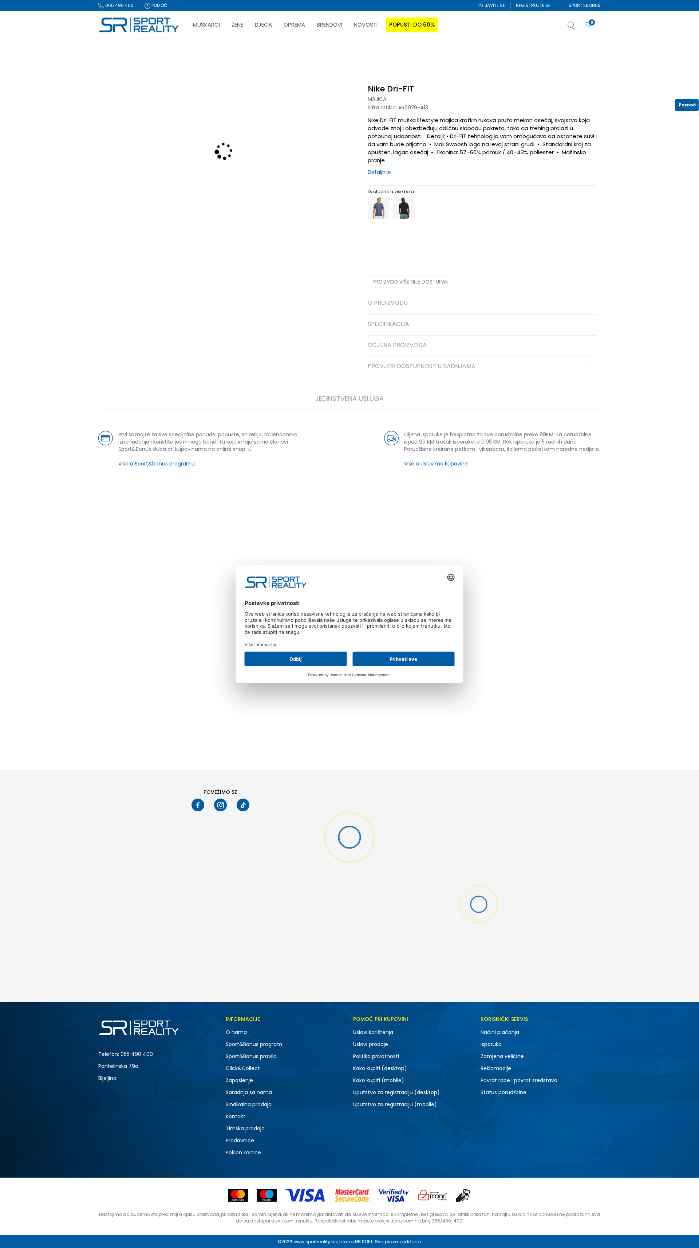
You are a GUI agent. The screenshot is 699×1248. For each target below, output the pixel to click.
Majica (377, 99)
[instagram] (220, 805)
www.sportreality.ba (315, 1242)
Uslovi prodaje (370, 1044)
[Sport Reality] (139, 25)
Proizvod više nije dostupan (410, 281)
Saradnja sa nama (249, 1092)
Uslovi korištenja (373, 1032)
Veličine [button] (404, 238)
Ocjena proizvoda (397, 345)
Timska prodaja (245, 1128)
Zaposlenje (239, 1080)
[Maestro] (267, 1195)
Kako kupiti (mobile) (378, 1080)
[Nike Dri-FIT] (379, 208)
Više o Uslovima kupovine (436, 463)
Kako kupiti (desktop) (380, 1068)
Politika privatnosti (376, 1056)
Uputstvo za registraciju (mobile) (395, 1104)
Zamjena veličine (502, 1056)
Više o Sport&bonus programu (156, 463)
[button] (578, 27)
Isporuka (491, 1044)
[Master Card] (238, 1195)
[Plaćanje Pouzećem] (463, 1195)
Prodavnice (240, 1140)
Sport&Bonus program (254, 1044)
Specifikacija (388, 324)
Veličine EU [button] (379, 238)
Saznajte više (424, 54)
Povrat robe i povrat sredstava (519, 1080)
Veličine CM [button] (430, 238)
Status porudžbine (503, 1092)
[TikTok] (243, 805)
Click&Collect (243, 1068)
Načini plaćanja (500, 1032)
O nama (236, 1032)
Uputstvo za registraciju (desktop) (396, 1092)
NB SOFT (364, 1242)
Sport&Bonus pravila (251, 1056)
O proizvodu (388, 303)
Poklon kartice (243, 1152)
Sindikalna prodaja (249, 1104)
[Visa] (305, 1195)
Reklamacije (496, 1068)
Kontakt (235, 1116)
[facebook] (197, 805)
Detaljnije (379, 172)
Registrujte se (533, 5)
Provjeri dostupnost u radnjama (421, 366)
